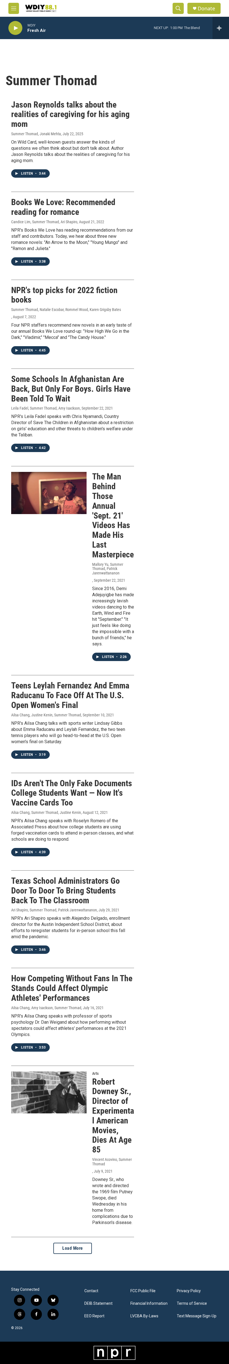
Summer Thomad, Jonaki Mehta (36, 134)
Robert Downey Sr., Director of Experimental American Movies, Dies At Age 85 (113, 1116)
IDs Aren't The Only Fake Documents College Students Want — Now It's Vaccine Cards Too (71, 793)
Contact (91, 1291)
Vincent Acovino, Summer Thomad (112, 1161)
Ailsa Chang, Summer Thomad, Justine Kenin (46, 812)
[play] (15, 28)
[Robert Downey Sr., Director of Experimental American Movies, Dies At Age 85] (49, 1092)
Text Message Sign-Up (196, 1316)
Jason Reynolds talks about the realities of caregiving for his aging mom (70, 114)
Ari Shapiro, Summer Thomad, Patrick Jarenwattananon (54, 910)
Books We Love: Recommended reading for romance (63, 207)
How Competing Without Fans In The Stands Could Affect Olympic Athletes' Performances (71, 988)
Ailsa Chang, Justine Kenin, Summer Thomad (46, 715)
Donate (206, 8)
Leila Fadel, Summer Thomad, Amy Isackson (45, 408)
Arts (95, 1073)
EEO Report (94, 1316)
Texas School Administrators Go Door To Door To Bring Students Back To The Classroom (65, 890)
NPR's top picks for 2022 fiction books (64, 295)
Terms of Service (192, 1303)
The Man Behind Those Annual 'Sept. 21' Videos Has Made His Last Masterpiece (113, 515)
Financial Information (149, 1303)
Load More (72, 1248)
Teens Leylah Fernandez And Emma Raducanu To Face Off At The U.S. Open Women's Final (70, 695)
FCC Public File (143, 1291)
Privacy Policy (189, 1291)
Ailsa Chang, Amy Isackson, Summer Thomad (46, 1008)
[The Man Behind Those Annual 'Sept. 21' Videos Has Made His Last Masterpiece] (49, 493)
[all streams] (221, 28)
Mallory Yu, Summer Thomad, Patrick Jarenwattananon (107, 569)
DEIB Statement (98, 1303)
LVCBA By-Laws (144, 1316)
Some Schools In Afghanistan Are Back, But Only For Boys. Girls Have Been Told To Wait (70, 388)
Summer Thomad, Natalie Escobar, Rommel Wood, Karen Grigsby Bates (66, 309)
